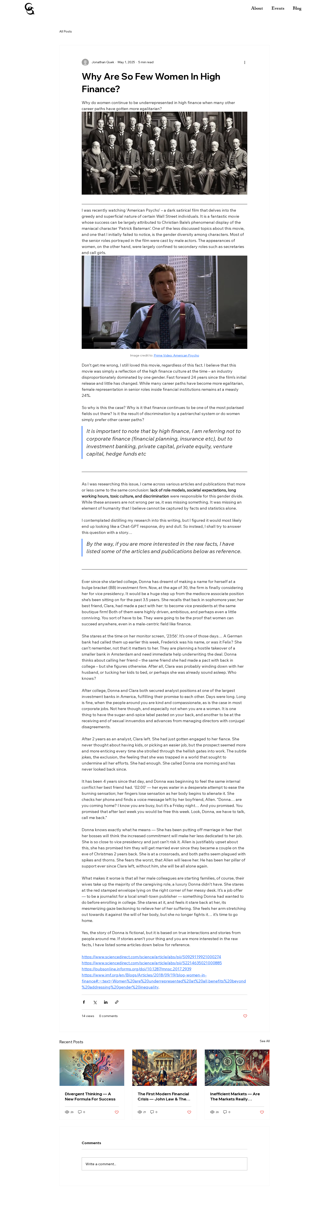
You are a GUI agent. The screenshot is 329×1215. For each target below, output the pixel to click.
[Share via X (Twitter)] (95, 1002)
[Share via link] (117, 1002)
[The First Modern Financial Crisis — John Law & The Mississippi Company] (164, 1068)
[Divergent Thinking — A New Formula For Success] (92, 1068)
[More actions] (244, 62)
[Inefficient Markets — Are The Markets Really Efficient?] (237, 1068)
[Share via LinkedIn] (106, 1002)
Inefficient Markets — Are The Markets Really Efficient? (235, 1096)
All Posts (65, 31)
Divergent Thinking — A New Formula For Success (90, 1096)
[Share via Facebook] (84, 1002)
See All (265, 1041)
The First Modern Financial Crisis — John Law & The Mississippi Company (163, 1096)
